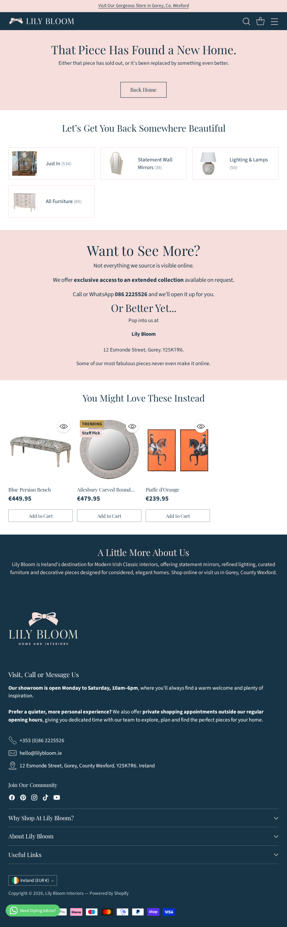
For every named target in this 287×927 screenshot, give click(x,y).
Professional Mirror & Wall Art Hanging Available (143, 5)
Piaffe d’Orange (162, 489)
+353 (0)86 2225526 (42, 740)
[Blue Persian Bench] (40, 449)
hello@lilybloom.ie (41, 753)
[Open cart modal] (260, 21)
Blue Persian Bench (29, 489)
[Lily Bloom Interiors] (41, 21)
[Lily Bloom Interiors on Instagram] (34, 798)
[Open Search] (246, 21)
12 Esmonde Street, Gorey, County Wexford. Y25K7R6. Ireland (87, 765)
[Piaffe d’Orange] (178, 449)
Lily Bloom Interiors (64, 893)
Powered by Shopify (109, 893)
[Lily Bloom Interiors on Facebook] (12, 798)
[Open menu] (274, 21)
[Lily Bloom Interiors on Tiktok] (45, 798)
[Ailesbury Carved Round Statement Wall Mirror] (109, 449)
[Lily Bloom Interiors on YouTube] (56, 798)
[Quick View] (63, 426)
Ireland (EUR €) (34, 880)
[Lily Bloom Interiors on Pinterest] (23, 798)
